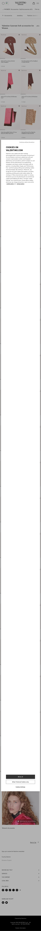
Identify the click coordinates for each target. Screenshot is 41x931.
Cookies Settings (20, 787)
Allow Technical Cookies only (20, 782)
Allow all (20, 776)
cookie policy (10, 184)
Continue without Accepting (26, 142)
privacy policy (20, 184)
